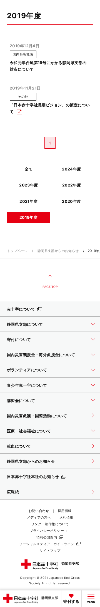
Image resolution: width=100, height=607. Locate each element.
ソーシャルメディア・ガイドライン (46, 544)
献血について (19, 446)
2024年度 (71, 169)
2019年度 (28, 217)
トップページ (17, 251)
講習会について (21, 400)
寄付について (19, 339)
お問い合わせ (39, 511)
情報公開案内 (46, 537)
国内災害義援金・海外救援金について (41, 354)
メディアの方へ (39, 517)
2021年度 (28, 201)
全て (29, 169)
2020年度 (71, 201)
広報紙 (13, 491)
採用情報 (64, 511)
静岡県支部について (25, 324)
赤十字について (21, 309)
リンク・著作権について (50, 524)
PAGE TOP (50, 280)
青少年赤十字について (27, 385)
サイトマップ (50, 550)
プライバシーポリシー (47, 531)
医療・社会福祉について (29, 431)
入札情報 (66, 517)
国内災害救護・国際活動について (37, 415)
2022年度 (71, 185)
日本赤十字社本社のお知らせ (33, 476)
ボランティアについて (27, 369)
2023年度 (28, 185)
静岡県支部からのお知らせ (58, 251)
